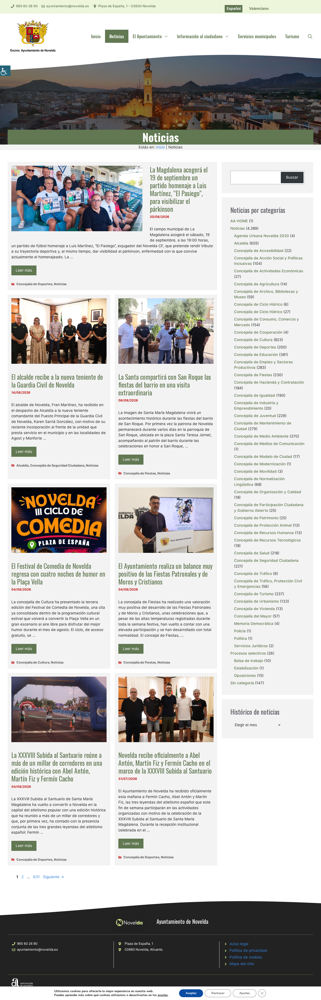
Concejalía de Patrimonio (256, 518)
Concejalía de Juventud (255, 416)
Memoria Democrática (253, 623)
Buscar (292, 177)
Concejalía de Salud (251, 553)
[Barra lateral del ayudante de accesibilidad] (5, 71)
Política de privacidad (248, 950)
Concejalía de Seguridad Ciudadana (57, 465)
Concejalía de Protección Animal (263, 525)
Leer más (24, 270)
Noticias (116, 36)
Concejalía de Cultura (32, 662)
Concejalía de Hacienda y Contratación (269, 382)
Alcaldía (22, 465)
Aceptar (191, 993)
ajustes (163, 995)
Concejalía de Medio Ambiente (261, 436)
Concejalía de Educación (256, 354)
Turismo (292, 36)
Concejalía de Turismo (254, 594)
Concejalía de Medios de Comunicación (269, 443)
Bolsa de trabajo (248, 661)
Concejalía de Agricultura (256, 284)
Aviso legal (239, 944)
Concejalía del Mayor (253, 616)
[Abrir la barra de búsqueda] (310, 36)
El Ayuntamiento (147, 36)
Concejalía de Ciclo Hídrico (258, 304)
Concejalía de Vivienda (254, 609)
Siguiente (53, 877)
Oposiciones (245, 675)
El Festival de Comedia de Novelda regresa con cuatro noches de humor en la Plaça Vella (58, 573)
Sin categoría (242, 683)
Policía (240, 631)
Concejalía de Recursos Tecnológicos (267, 540)
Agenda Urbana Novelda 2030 (261, 236)
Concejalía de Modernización (260, 464)
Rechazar (217, 993)
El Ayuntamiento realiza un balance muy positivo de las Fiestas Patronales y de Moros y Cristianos (165, 573)
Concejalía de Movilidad (255, 471)
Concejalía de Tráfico (253, 573)
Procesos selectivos (248, 653)
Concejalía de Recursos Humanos (264, 533)
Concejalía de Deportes (34, 284)
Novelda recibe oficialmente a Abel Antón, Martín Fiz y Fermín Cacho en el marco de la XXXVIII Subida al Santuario (165, 763)
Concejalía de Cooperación (258, 332)
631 (37, 877)
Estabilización (246, 668)
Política (240, 638)
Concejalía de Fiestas (139, 473)
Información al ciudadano (200, 36)
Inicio (96, 36)
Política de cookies (246, 957)
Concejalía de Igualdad (254, 395)
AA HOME (239, 221)
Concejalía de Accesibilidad (258, 250)
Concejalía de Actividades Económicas (268, 271)
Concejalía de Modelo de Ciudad (263, 456)
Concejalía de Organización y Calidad (267, 492)
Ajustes (244, 993)
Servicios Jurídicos (251, 646)
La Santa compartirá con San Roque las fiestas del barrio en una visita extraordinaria (164, 384)
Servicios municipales (257, 36)
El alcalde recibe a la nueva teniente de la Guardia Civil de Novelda (57, 381)
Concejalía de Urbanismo (256, 601)
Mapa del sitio (242, 964)
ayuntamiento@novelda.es (67, 6)
